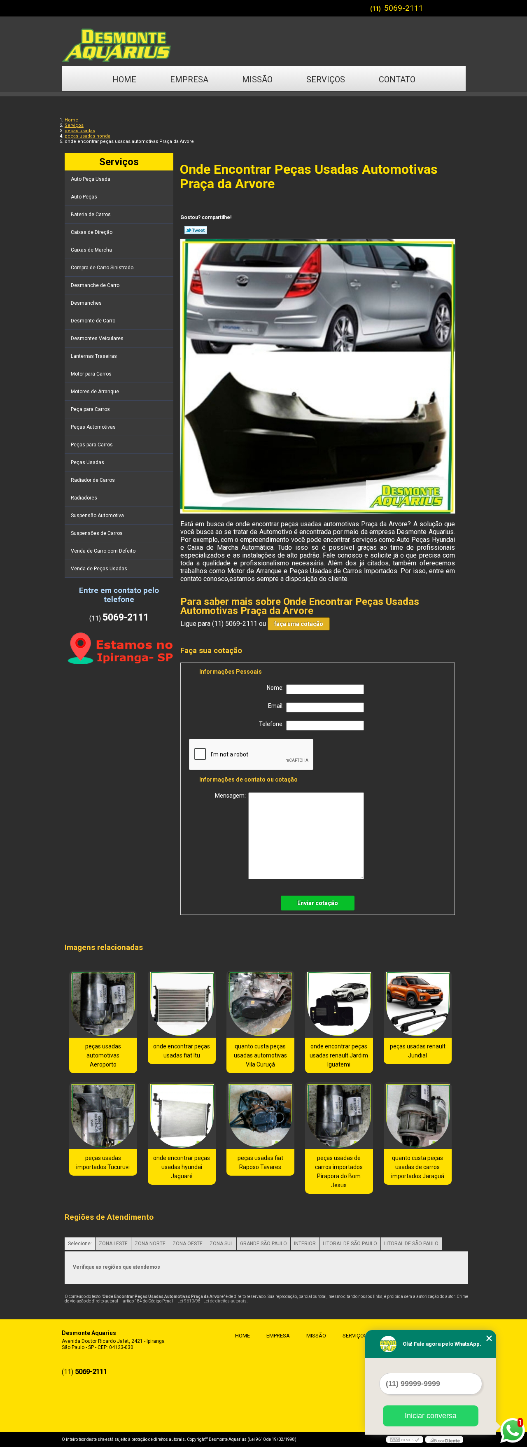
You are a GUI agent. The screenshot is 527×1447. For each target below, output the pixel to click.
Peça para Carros (90, 409)
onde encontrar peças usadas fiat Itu (181, 1051)
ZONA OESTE (188, 1243)
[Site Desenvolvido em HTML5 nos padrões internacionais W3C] (404, 1439)
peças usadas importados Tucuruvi (103, 1162)
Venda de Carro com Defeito (103, 551)
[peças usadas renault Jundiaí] (418, 1004)
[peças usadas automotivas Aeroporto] (103, 1004)
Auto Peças (84, 197)
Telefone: (272, 724)
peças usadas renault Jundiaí (417, 1051)
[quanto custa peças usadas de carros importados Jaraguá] (418, 1115)
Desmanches (86, 303)
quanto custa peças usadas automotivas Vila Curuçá (260, 1055)
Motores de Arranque (95, 391)
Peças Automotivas (93, 427)
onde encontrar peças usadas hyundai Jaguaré (181, 1167)
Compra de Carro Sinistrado (102, 268)
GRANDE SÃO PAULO (263, 1243)
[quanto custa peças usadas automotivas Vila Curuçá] (260, 1004)
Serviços (325, 79)
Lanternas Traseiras (94, 356)
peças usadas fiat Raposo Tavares (260, 1162)
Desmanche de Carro (95, 285)
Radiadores (84, 498)
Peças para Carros (92, 445)
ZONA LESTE (113, 1243)
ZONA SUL (221, 1243)
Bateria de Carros (91, 214)
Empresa (189, 79)
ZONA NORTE (150, 1243)
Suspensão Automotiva (97, 515)
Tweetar (195, 230)
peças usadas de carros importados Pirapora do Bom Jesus (339, 1171)
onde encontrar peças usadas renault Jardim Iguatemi (339, 1055)
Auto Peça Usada (90, 179)
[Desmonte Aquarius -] (263, 41)
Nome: (276, 687)
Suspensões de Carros (97, 533)
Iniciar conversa (431, 1416)
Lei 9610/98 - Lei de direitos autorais (212, 1301)
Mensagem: (231, 795)
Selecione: (80, 1243)
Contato (397, 79)
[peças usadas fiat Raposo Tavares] (260, 1115)
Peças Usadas (87, 462)
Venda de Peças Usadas (99, 569)
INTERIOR (305, 1243)
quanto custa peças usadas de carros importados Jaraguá (417, 1167)
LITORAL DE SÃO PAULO (350, 1243)
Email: (277, 705)
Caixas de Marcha (91, 250)
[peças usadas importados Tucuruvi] (103, 1115)
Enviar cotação (317, 903)
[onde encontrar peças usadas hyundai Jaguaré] (182, 1115)
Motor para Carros (91, 374)
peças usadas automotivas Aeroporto (103, 1055)
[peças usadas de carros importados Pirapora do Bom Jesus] (339, 1115)
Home (124, 79)
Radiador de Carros (93, 480)
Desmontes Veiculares (97, 338)
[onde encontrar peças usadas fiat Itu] (182, 1004)
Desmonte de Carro (93, 321)
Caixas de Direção (91, 232)
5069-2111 (403, 8)
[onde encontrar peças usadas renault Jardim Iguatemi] (339, 1004)
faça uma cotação (298, 624)
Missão (257, 79)
